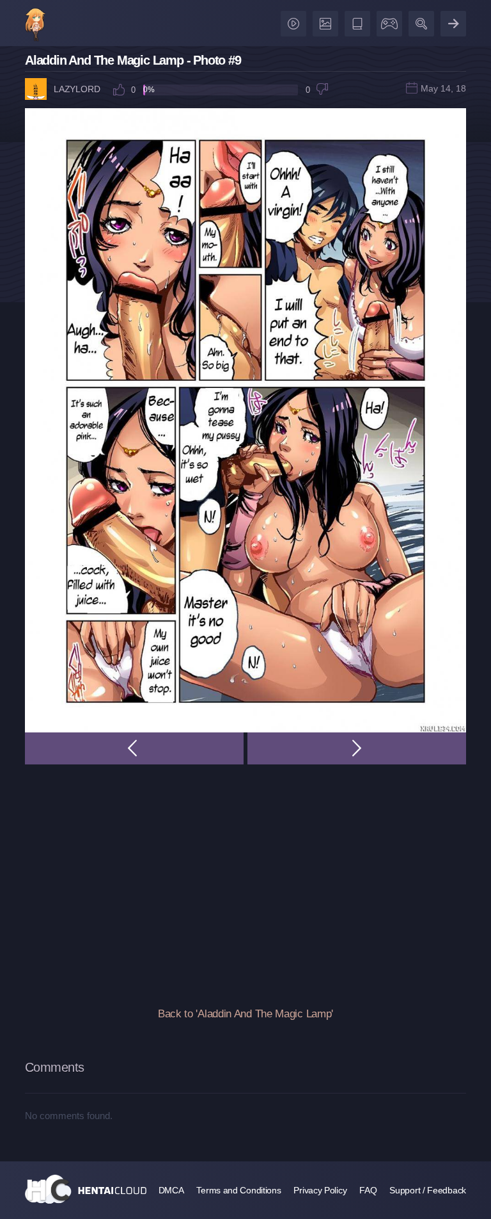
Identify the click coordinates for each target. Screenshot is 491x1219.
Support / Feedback (427, 1190)
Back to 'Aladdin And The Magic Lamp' (245, 1014)
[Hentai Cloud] (35, 26)
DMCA (171, 1190)
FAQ (368, 1190)
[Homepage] (85, 1189)
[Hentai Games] (387, 20)
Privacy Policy (320, 1190)
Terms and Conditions (238, 1190)
